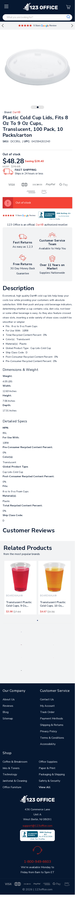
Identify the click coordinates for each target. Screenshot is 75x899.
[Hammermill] (53, 645)
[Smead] (21, 645)
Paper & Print (47, 768)
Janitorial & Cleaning (15, 781)
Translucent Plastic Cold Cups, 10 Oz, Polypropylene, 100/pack (52, 605)
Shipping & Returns (51, 725)
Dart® (40, 225)
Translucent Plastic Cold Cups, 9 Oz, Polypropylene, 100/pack (18, 605)
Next (72, 25)
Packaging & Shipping (52, 774)
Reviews (8, 706)
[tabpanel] (20, 587)
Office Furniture (12, 787)
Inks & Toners (11, 768)
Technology (10, 774)
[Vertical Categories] (6, 6)
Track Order (47, 712)
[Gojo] (21, 670)
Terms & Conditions (52, 738)
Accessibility (48, 744)
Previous (2, 25)
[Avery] (21, 632)
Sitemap (8, 718)
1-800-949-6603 (37, 861)
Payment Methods (51, 718)
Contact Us (47, 699)
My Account (47, 706)
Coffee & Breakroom (15, 762)
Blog (6, 712)
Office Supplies (48, 762)
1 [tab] (38, 107)
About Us (9, 699)
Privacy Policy (48, 731)
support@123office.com (37, 826)
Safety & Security (49, 781)
